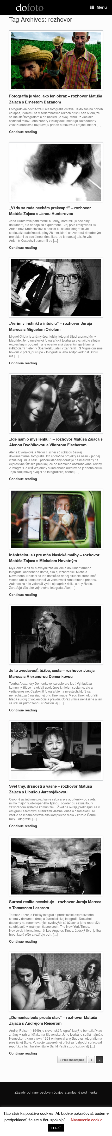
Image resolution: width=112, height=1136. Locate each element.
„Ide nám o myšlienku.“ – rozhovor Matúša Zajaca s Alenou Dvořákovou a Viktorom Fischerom (56, 442)
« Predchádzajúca (72, 1060)
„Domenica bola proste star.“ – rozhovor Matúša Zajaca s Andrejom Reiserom (53, 1020)
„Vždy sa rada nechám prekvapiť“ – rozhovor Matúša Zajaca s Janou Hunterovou (50, 211)
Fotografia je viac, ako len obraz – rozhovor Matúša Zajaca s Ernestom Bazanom (55, 99)
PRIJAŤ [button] (56, 1128)
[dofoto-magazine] (29, 7)
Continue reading (23, 131)
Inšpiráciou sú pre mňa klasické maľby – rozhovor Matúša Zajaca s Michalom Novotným (54, 558)
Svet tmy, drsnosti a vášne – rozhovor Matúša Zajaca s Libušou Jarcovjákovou (50, 789)
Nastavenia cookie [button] (86, 1119)
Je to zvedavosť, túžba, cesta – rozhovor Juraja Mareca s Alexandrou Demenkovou (52, 673)
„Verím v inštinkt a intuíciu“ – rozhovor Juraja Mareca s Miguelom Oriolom (50, 326)
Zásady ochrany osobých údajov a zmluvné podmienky (56, 1092)
